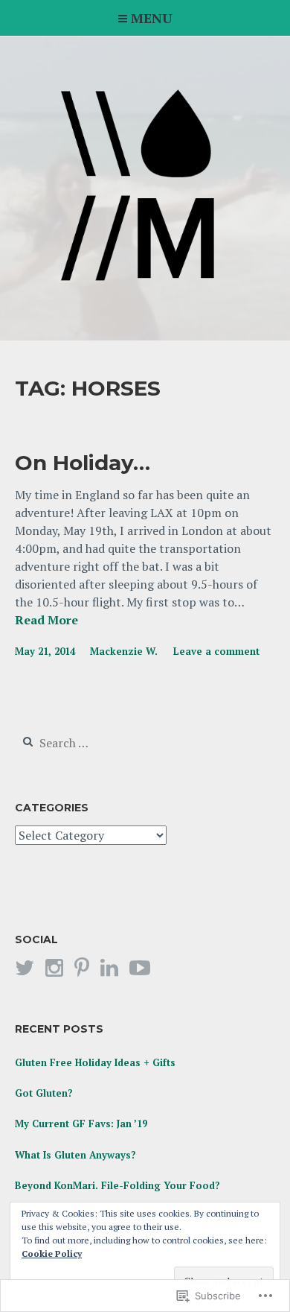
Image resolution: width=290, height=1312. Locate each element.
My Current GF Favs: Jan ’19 (81, 1123)
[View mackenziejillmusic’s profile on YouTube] (139, 967)
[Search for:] (105, 743)
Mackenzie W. (124, 651)
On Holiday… (82, 462)
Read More (46, 621)
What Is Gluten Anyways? (75, 1155)
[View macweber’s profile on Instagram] (54, 967)
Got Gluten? (44, 1093)
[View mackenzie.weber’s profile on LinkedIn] (109, 967)
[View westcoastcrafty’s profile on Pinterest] (81, 967)
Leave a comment (216, 651)
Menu (152, 18)
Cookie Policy (52, 1253)
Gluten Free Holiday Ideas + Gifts (95, 1062)
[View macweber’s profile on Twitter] (24, 967)
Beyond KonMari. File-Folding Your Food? (117, 1185)
